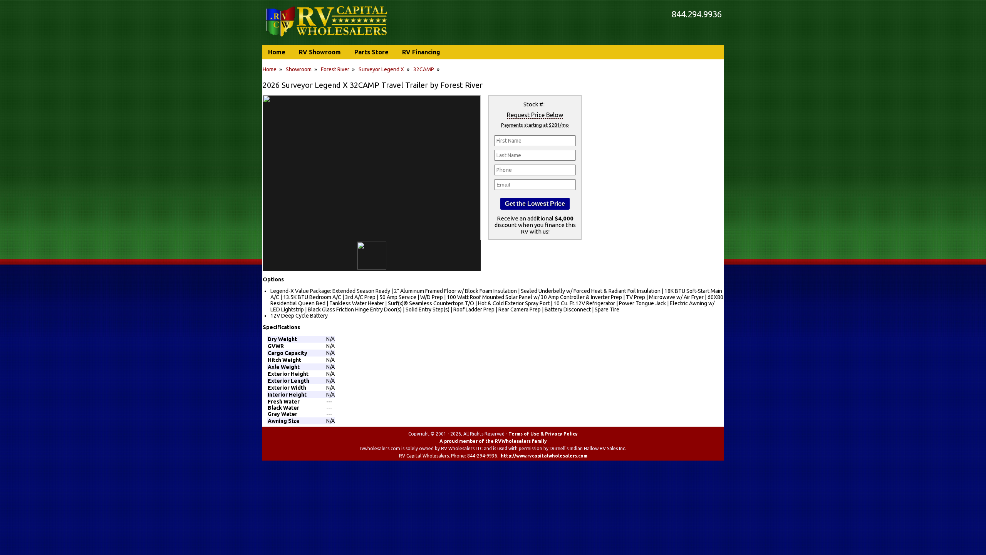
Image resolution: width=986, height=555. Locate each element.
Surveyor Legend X (381, 69)
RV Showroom (320, 52)
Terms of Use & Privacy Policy (543, 433)
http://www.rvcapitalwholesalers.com (544, 455)
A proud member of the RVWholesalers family (493, 441)
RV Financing (421, 52)
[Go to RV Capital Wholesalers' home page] (327, 37)
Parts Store (371, 52)
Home (270, 69)
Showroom (299, 69)
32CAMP (423, 69)
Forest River (335, 69)
